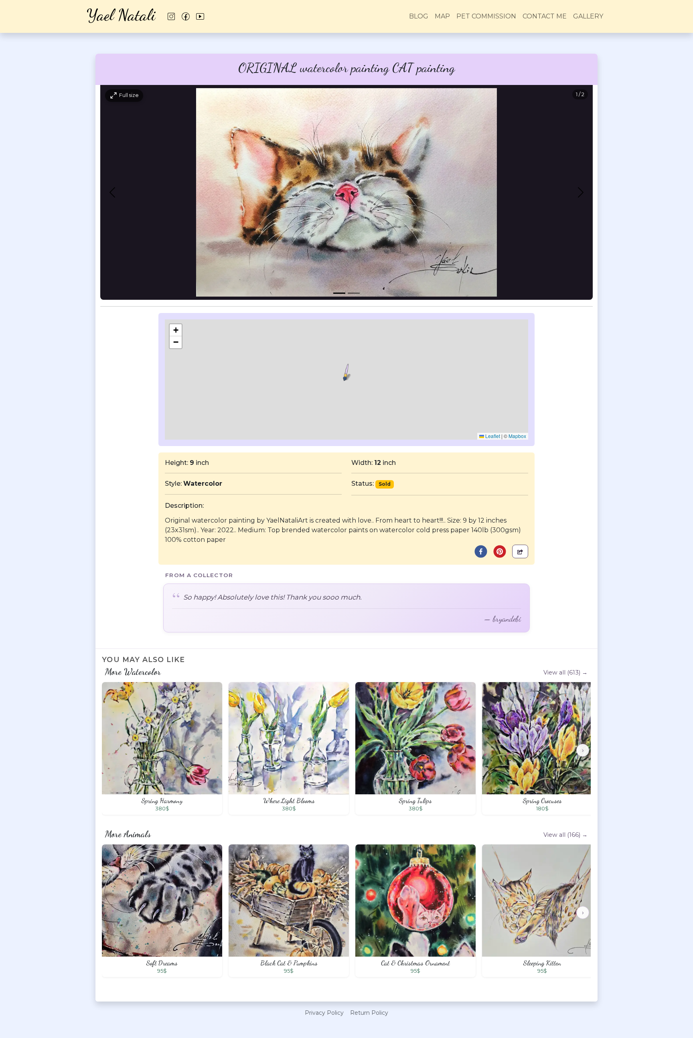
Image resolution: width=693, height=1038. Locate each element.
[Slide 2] (354, 293)
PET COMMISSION (486, 16)
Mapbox (517, 435)
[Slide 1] (339, 293)
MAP (442, 16)
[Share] (520, 551)
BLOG (418, 16)
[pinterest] (499, 551)
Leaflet (492, 435)
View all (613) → (566, 672)
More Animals (128, 834)
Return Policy (369, 1012)
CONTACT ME (545, 16)
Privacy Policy (324, 1012)
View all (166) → (566, 834)
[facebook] (480, 551)
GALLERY (588, 16)
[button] (112, 192)
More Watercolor (133, 671)
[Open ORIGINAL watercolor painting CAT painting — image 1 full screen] (346, 192)
